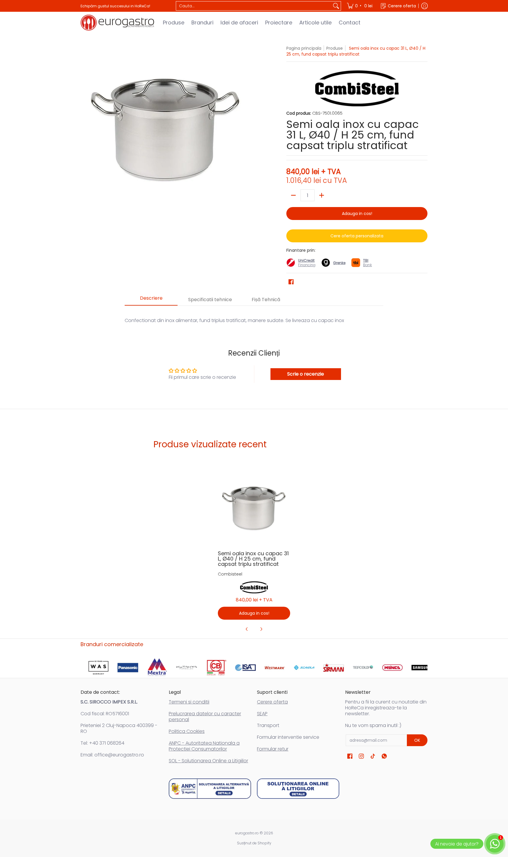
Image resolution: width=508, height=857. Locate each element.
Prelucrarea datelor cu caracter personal (205, 716)
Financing (306, 264)
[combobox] (253, 5)
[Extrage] (293, 195)
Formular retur (272, 749)
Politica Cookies (187, 731)
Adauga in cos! (357, 213)
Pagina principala (303, 48)
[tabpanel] (254, 315)
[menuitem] (360, 6)
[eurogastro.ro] (117, 23)
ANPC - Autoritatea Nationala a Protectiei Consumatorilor (204, 746)
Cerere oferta (272, 701)
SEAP (262, 713)
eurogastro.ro (247, 833)
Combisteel (230, 574)
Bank (367, 262)
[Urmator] (261, 629)
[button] (291, 282)
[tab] (151, 300)
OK (417, 740)
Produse (334, 48)
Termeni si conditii (189, 701)
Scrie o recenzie (305, 374)
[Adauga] (322, 195)
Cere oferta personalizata (356, 236)
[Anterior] (246, 629)
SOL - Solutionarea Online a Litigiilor (208, 760)
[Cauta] (336, 5)
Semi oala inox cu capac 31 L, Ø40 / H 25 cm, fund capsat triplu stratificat (253, 559)
